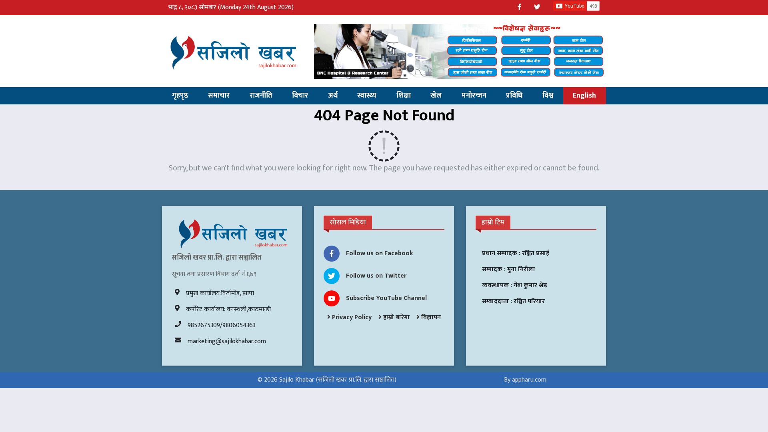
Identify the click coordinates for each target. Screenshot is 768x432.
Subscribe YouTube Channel (386, 298)
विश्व (547, 96)
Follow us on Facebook (379, 253)
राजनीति (261, 96)
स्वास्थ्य (366, 96)
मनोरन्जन (474, 96)
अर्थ (333, 96)
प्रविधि (514, 96)
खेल (436, 96)
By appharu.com (525, 379)
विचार (300, 96)
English (584, 96)
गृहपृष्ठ (180, 96)
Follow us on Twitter (376, 275)
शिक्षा (403, 96)
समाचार (219, 96)
